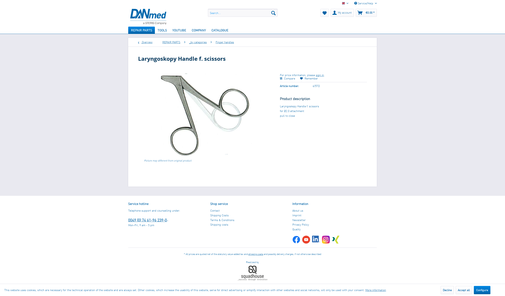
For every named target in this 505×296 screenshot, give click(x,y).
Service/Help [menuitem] (365, 3)
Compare (289, 78)
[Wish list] (324, 13)
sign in (320, 75)
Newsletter (299, 220)
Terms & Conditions (222, 220)
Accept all (464, 290)
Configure (482, 290)
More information (375, 290)
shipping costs (255, 254)
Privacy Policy (300, 224)
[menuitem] (243, 13)
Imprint (296, 215)
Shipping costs (219, 224)
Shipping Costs (219, 215)
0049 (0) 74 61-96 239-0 (147, 220)
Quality (296, 229)
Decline (447, 290)
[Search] (273, 13)
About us (297, 210)
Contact (215, 210)
